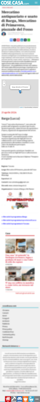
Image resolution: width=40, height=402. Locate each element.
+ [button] (4, 82)
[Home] (15, 2)
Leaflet (21, 107)
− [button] (4, 85)
